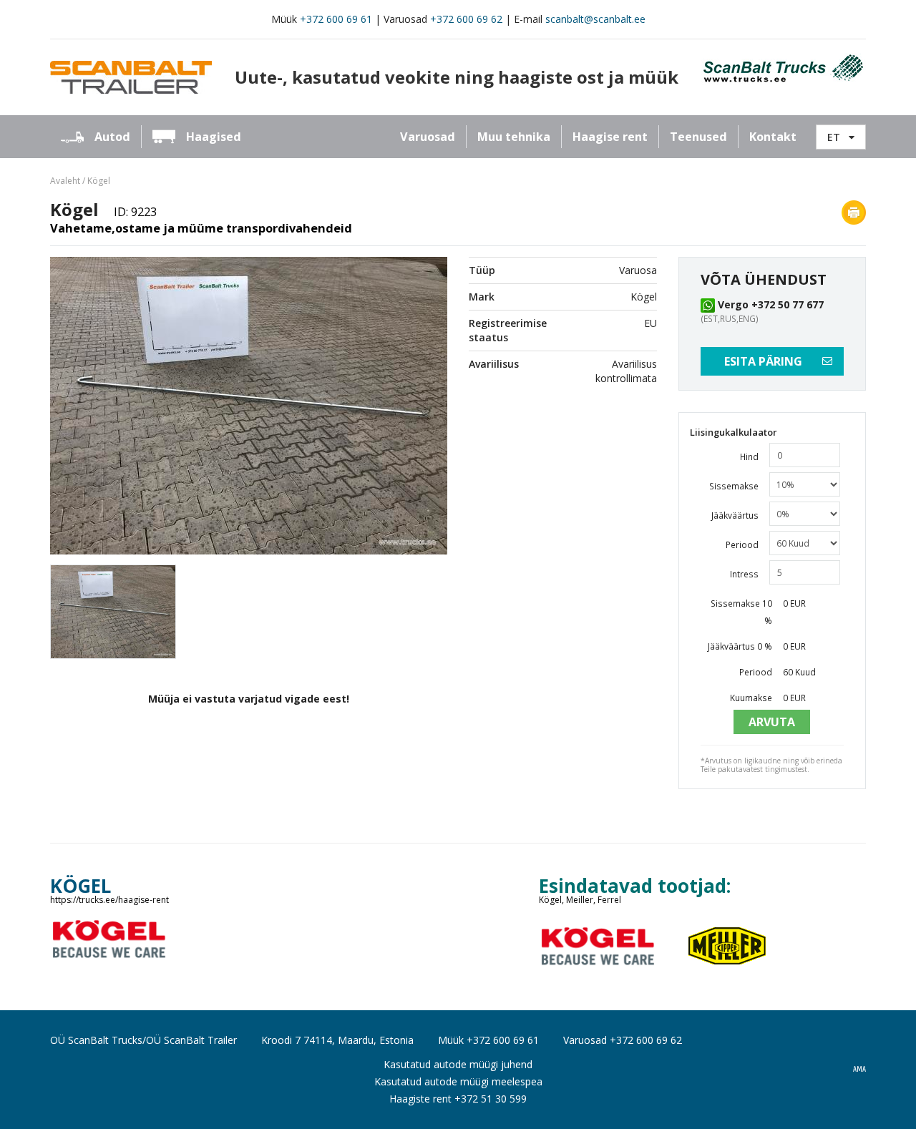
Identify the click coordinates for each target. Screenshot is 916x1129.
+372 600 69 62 (466, 19)
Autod (112, 137)
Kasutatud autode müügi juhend (458, 1064)
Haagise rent (610, 137)
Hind (749, 456)
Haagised (213, 137)
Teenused (698, 137)
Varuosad (427, 137)
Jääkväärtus (735, 515)
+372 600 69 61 (336, 19)
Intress (744, 574)
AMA (859, 1069)
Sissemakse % (741, 611)
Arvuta (772, 722)
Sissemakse (734, 486)
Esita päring (763, 361)
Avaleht (65, 181)
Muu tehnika (513, 137)
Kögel (98, 181)
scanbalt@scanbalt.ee (595, 19)
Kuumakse (751, 697)
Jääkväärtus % (740, 646)
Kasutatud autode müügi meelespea (458, 1081)
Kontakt (772, 137)
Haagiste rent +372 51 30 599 (458, 1098)
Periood (742, 544)
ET (833, 137)
